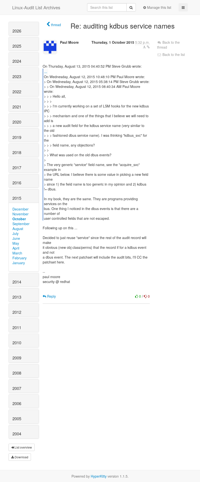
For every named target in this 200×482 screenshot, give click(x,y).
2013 (16, 297)
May (15, 243)
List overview (23, 447)
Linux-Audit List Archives (36, 7)
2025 (16, 46)
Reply (51, 296)
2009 (16, 358)
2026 (16, 31)
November (20, 213)
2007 (16, 388)
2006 (16, 403)
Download (21, 457)
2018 (16, 152)
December (20, 209)
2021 (16, 107)
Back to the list (173, 54)
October (19, 218)
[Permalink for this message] (148, 47)
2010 (16, 343)
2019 (16, 137)
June (16, 238)
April (15, 248)
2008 (16, 373)
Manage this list (158, 7)
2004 (16, 434)
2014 (16, 282)
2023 (16, 76)
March (17, 253)
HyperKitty (99, 476)
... (45, 71)
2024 (16, 61)
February (19, 257)
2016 (16, 183)
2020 (16, 122)
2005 (16, 418)
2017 (16, 167)
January (18, 262)
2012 (16, 312)
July (15, 233)
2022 (16, 91)
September (21, 223)
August (17, 228)
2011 (16, 327)
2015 (16, 198)
